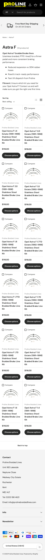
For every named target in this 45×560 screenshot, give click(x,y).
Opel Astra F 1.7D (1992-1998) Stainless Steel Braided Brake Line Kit (11, 358)
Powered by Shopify (31, 554)
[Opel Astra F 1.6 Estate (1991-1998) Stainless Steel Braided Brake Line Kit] (33, 339)
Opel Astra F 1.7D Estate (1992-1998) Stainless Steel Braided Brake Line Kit (33, 303)
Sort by (5, 98)
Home (4, 37)
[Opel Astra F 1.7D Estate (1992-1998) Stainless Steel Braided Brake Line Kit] (33, 284)
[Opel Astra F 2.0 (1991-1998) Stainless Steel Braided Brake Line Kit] (11, 173)
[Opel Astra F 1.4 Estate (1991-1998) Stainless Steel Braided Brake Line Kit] (11, 117)
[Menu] (41, 5)
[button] (35, 5)
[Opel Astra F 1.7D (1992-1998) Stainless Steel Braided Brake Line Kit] (11, 339)
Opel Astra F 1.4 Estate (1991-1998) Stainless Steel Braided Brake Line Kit (11, 137)
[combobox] (22, 12)
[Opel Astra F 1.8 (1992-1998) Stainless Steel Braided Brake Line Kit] (11, 228)
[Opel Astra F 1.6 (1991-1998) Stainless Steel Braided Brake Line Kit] (11, 394)
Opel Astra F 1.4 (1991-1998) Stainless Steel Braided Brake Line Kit (33, 413)
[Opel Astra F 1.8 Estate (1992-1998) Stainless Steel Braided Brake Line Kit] (33, 173)
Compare (8, 108)
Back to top (23, 445)
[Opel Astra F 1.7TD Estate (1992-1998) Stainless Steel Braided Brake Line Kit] (33, 228)
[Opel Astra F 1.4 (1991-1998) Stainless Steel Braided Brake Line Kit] (33, 394)
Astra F (11, 37)
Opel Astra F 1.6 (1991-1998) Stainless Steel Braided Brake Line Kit (11, 413)
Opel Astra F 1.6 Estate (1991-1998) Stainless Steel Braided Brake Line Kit (33, 358)
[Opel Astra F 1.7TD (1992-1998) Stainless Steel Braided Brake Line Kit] (11, 283)
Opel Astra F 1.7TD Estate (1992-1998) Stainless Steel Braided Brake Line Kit (33, 247)
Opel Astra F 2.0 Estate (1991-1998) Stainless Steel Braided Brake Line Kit (33, 137)
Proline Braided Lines (15, 554)
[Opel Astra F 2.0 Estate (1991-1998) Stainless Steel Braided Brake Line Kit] (33, 118)
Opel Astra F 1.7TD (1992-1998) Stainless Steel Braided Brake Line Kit (11, 303)
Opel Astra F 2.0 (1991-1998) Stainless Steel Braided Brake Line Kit (11, 192)
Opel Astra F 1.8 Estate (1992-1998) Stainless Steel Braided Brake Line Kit (33, 192)
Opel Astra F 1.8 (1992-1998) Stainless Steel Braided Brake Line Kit (11, 247)
